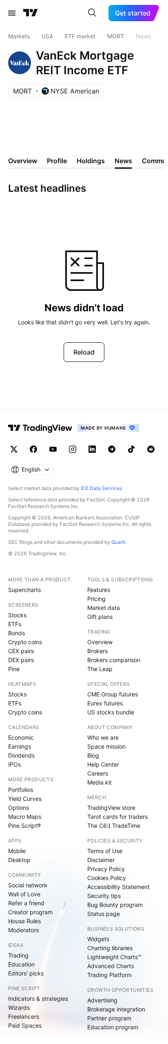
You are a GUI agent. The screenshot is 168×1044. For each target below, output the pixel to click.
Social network (27, 885)
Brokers (97, 650)
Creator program (30, 912)
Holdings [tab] (91, 161)
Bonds (16, 633)
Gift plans (100, 616)
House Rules (24, 921)
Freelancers (23, 1016)
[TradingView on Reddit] (151, 449)
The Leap (100, 668)
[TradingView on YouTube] (53, 449)
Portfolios (20, 789)
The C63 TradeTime (113, 825)
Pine (14, 668)
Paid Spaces (25, 1025)
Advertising (102, 1000)
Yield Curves (25, 798)
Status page (103, 913)
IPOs (14, 764)
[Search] (92, 13)
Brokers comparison (113, 659)
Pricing (96, 598)
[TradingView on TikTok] (131, 449)
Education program (112, 1027)
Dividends (21, 755)
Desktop (19, 859)
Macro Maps (24, 816)
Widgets (98, 938)
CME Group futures (112, 694)
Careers (97, 773)
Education (21, 964)
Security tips (104, 895)
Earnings (19, 746)
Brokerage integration (116, 1009)
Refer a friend (26, 903)
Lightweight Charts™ (114, 956)
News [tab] (123, 161)
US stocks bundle (110, 712)
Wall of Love (24, 894)
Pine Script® (24, 825)
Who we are (103, 737)
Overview (100, 641)
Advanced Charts (110, 965)
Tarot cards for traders (117, 816)
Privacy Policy (106, 868)
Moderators (23, 930)
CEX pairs (21, 650)
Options (18, 807)
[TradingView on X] (14, 449)
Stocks (17, 615)
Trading (18, 955)
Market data (103, 607)
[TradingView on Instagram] (72, 449)
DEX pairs (21, 659)
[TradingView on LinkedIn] (92, 449)
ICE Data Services (101, 488)
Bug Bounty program (115, 904)
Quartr (118, 542)
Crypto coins (25, 641)
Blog (93, 755)
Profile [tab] (57, 161)
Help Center (103, 764)
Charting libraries (110, 947)
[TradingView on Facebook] (33, 449)
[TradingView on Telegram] (111, 449)
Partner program (109, 1018)
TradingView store (111, 807)
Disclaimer (101, 859)
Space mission (106, 746)
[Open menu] (12, 13)
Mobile (17, 850)
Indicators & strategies (38, 998)
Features (98, 589)
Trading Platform (109, 974)
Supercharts (24, 589)
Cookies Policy (106, 877)
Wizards (19, 1007)
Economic (21, 737)
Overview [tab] (22, 161)
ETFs (14, 624)
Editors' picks (26, 973)
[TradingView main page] (30, 13)
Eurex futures (105, 703)
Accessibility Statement (118, 886)
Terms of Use (104, 850)
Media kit (99, 782)
